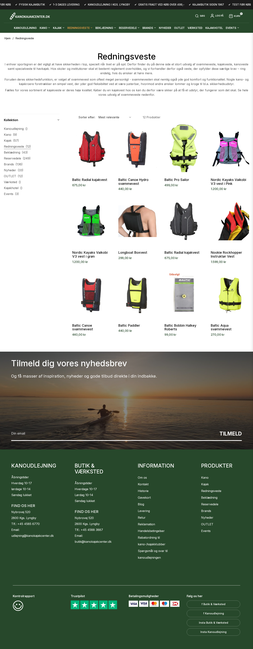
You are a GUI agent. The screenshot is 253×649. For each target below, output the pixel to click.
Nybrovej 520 (20, 512)
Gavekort (144, 497)
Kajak (11, 140)
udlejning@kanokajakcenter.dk (32, 536)
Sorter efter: (87, 117)
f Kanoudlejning (213, 613)
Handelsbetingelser (151, 531)
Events (11, 194)
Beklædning (16, 152)
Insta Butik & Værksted (213, 622)
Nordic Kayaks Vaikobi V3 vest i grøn (90, 254)
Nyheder (13, 170)
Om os (142, 477)
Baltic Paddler (129, 325)
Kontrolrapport (23, 596)
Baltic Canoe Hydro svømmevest (133, 182)
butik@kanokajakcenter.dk (93, 541)
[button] (200, 16)
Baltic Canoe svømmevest (82, 327)
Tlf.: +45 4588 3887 (89, 530)
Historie (143, 491)
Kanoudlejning (16, 129)
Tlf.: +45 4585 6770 (25, 524)
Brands (13, 164)
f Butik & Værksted (213, 604)
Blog (141, 504)
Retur (142, 517)
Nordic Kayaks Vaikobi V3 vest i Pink (228, 182)
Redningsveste (17, 146)
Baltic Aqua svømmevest (221, 327)
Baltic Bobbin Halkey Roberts (180, 327)
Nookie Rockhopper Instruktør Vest (226, 254)
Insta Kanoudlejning (213, 631)
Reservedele (17, 158)
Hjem (7, 38)
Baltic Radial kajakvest (89, 180)
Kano (10, 134)
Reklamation (146, 524)
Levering (144, 511)
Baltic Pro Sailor (176, 180)
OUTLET (13, 176)
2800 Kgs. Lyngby (23, 518)
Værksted (12, 182)
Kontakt (143, 484)
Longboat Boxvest (132, 252)
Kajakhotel (13, 188)
